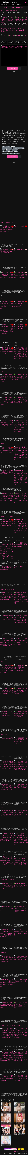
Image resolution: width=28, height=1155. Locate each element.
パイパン (7, 146)
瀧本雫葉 (16, 151)
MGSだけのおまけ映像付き (18, 148)
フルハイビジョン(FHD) (7, 148)
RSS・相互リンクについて (20, 1152)
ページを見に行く (12, 68)
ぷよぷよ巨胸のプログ (11, 10)
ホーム (2, 10)
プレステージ (14, 149)
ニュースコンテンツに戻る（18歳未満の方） (12, 8)
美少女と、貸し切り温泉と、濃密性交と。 (11, 153)
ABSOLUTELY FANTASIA (8, 151)
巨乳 (3, 146)
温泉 (3, 149)
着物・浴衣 (8, 149)
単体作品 (13, 146)
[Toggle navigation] (25, 2)
